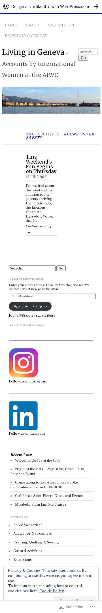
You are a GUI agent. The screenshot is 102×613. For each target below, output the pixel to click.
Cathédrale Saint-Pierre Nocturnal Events (49, 496)
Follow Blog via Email (27, 279)
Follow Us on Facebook (28, 325)
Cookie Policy (51, 591)
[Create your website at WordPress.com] (51, 6)
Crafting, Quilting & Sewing (36, 542)
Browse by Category (26, 36)
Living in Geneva (33, 52)
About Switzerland (27, 525)
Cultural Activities (27, 551)
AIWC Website (61, 25)
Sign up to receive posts (30, 306)
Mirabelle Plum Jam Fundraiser (40, 505)
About (32, 25)
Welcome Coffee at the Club (37, 461)
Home (11, 25)
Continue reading (38, 228)
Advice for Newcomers (32, 533)
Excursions (22, 560)
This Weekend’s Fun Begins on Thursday (41, 164)
